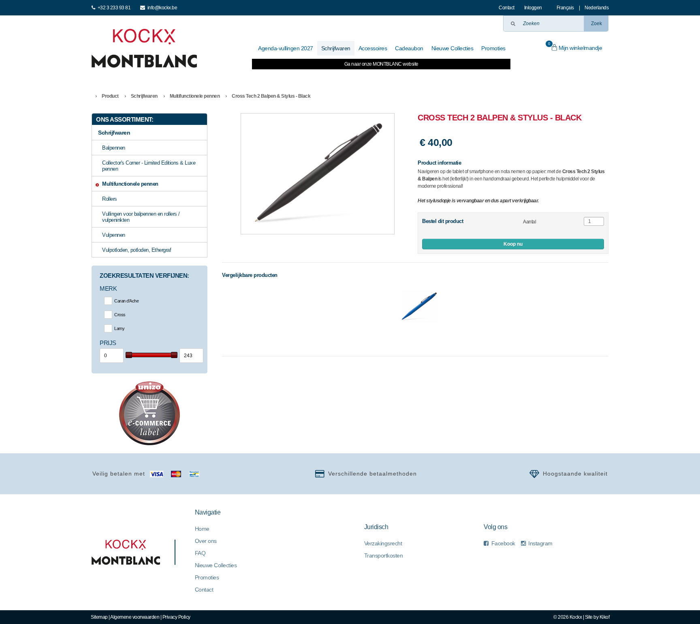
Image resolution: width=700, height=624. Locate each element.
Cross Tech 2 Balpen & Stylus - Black (271, 96)
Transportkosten (383, 555)
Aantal (529, 222)
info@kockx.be (162, 8)
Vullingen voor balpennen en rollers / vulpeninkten (141, 217)
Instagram (540, 543)
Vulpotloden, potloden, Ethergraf (136, 250)
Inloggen (533, 8)
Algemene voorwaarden (134, 617)
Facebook (503, 543)
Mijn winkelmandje (575, 46)
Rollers (109, 199)
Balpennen (113, 148)
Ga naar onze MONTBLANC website (381, 64)
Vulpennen (113, 235)
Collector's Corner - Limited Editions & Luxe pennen (148, 166)
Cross (120, 314)
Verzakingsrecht (383, 543)
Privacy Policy (176, 617)
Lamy (119, 328)
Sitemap (99, 617)
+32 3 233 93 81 (114, 8)
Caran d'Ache (126, 300)
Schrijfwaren (144, 96)
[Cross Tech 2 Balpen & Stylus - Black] (317, 174)
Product (110, 96)
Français (565, 8)
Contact (506, 8)
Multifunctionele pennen (195, 96)
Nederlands (596, 8)
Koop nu (513, 244)
